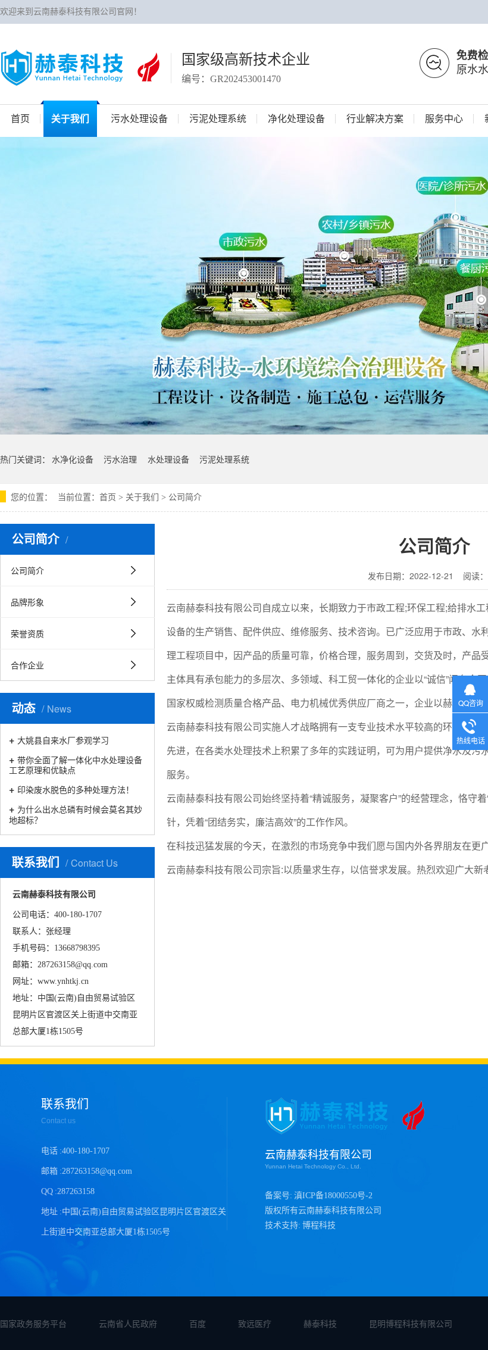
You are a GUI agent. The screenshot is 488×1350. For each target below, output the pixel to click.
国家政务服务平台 (33, 1323)
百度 (197, 1323)
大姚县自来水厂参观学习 (63, 739)
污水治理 (120, 459)
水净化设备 (72, 459)
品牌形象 (27, 602)
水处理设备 (168, 459)
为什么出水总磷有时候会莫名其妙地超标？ (75, 813)
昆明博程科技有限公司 (410, 1323)
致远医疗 (254, 1323)
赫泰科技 (320, 1323)
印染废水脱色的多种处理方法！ (75, 789)
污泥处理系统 (224, 459)
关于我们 (142, 497)
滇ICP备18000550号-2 (333, 1195)
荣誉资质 (27, 633)
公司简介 (185, 497)
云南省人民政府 (128, 1323)
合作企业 (27, 665)
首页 (107, 497)
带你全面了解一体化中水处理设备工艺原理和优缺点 (75, 764)
